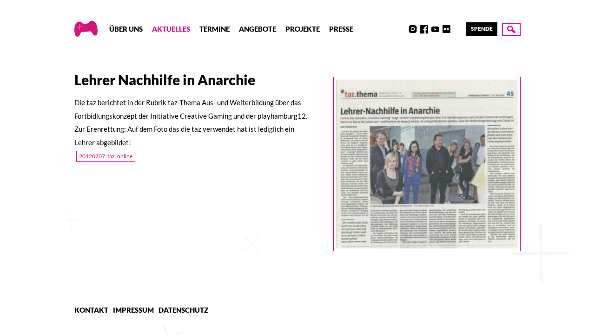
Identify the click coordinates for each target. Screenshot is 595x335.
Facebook (424, 29)
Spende (482, 28)
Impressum (133, 310)
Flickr (446, 29)
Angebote (257, 29)
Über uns (126, 29)
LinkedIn (457, 29)
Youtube (435, 29)
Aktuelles (171, 29)
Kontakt (91, 310)
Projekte (302, 29)
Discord (401, 29)
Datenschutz (183, 310)
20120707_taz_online (105, 156)
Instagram (413, 29)
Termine (214, 29)
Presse (341, 29)
